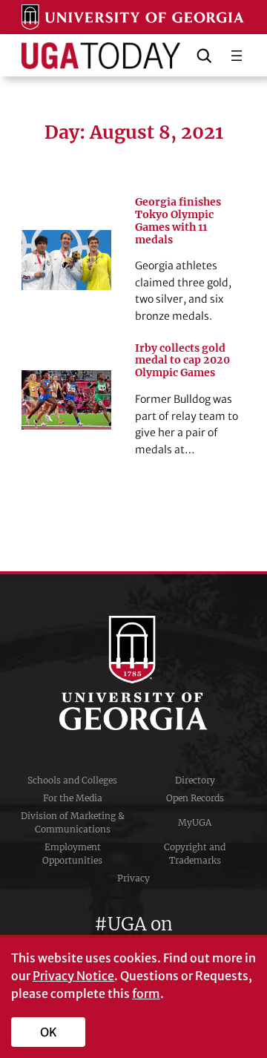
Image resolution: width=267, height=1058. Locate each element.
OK (48, 1032)
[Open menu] (236, 56)
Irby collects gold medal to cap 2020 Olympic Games (182, 361)
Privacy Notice (73, 975)
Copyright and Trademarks (194, 853)
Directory (195, 780)
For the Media (72, 798)
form (146, 993)
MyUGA (194, 822)
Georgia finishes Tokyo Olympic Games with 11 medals (178, 221)
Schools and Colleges (72, 780)
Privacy (133, 878)
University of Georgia (133, 673)
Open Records (195, 798)
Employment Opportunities (72, 853)
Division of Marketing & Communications (73, 822)
